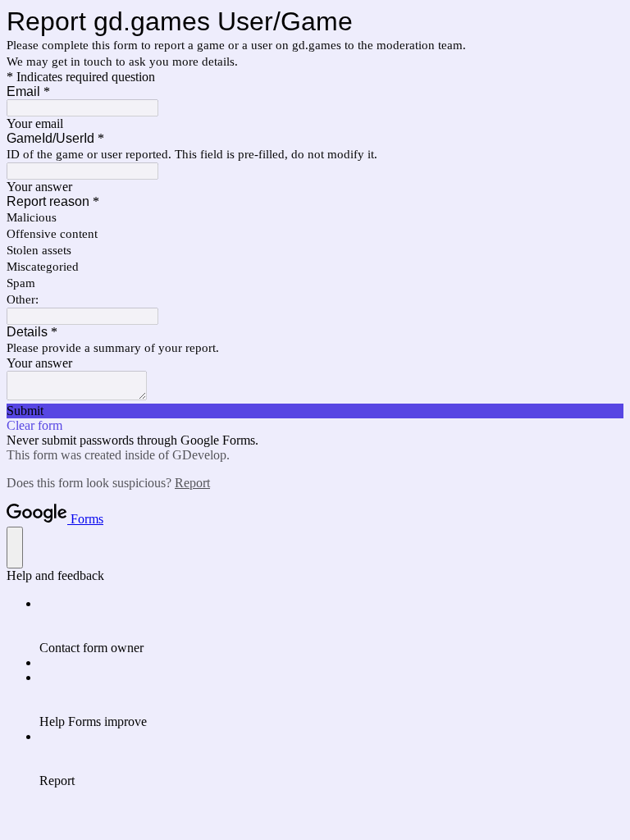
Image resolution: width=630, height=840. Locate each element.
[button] (315, 411)
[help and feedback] (15, 547)
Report (192, 483)
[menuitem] (331, 625)
